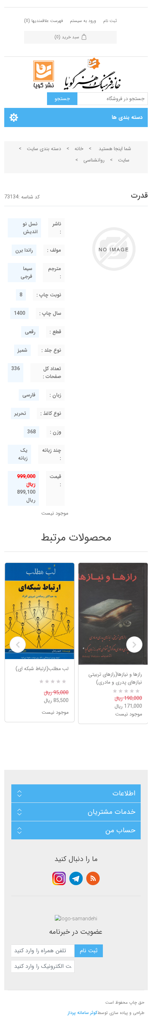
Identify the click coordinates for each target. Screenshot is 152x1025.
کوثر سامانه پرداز (83, 1012)
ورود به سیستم (83, 20)
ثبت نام (110, 20)
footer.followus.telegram (76, 878)
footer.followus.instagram (59, 878)
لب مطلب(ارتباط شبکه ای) (42, 669)
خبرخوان (93, 878)
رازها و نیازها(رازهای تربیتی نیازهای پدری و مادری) (115, 678)
